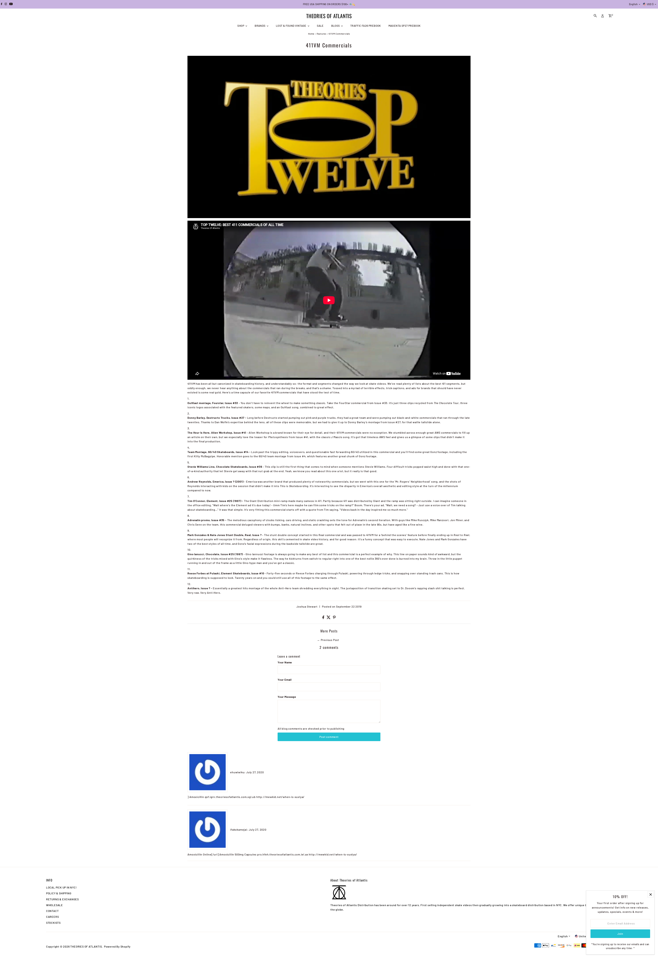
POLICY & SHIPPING (58, 893)
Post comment (329, 736)
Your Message (287, 696)
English (633, 4)
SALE (320, 25)
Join (620, 933)
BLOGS (335, 25)
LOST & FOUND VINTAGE (291, 25)
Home (311, 33)
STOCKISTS (53, 922)
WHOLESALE (54, 905)
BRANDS (260, 25)
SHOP (241, 25)
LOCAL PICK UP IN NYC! (61, 887)
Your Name (285, 662)
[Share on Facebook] (323, 618)
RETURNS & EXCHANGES (62, 899)
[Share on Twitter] (329, 618)
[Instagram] (6, 4)
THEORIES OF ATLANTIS (329, 16)
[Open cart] (610, 15)
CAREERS (52, 916)
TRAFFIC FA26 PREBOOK (365, 25)
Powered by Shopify (117, 946)
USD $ (650, 4)
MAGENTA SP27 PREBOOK (404, 25)
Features (321, 33)
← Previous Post (328, 639)
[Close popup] (651, 894)
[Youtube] (11, 4)
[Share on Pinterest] (334, 618)
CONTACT (52, 910)
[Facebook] (1, 4)
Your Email (285, 679)
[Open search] (595, 15)
